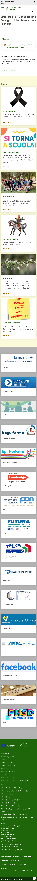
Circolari (3, 760)
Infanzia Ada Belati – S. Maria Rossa (12, 788)
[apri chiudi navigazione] (2, 8)
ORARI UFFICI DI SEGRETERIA (12, 323)
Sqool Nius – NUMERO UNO (11, 239)
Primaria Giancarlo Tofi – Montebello (12, 806)
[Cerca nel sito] (33, 12)
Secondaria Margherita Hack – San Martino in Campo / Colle (17, 818)
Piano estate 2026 (8, 197)
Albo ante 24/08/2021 (8, 772)
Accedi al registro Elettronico (9, 757)
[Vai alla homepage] (6, 8)
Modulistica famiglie (7, 763)
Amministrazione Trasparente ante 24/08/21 (14, 781)
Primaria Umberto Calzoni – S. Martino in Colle (15, 814)
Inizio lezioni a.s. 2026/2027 (11, 152)
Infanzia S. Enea (6, 797)
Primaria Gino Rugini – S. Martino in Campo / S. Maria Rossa (17, 810)
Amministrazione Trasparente (9, 778)
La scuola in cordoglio (9, 111)
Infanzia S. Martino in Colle (9, 803)
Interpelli (3, 775)
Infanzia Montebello (7, 794)
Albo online (4, 769)
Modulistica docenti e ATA (8, 766)
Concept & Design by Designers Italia (25, 870)
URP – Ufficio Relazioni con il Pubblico (12, 850)
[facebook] (9, 868)
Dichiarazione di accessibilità (10, 860)
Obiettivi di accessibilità (8, 864)
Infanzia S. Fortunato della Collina (11, 800)
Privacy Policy (27, 857)
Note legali (22, 864)
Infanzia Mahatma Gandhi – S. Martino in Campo (15, 791)
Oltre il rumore (7, 278)
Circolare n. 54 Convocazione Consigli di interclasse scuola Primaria (19, 46)
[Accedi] (34, 2)
